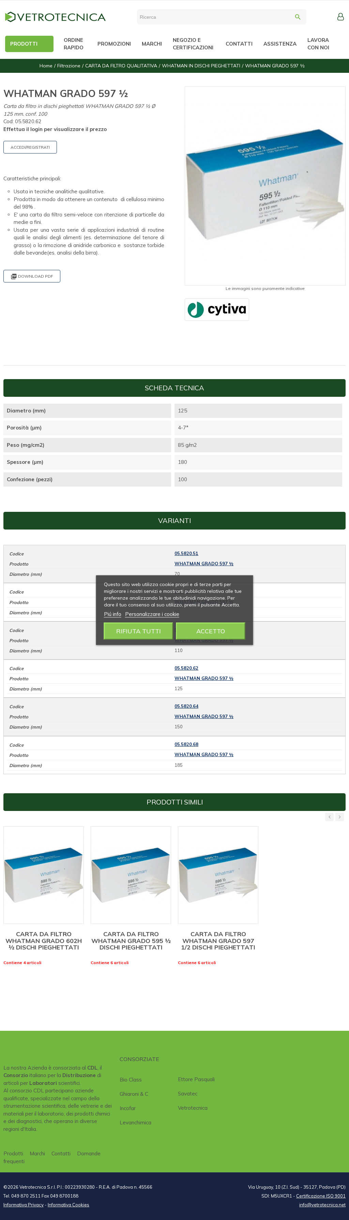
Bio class (131, 1079)
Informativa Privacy (23, 1204)
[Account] (340, 16)
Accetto (210, 631)
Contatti (61, 1153)
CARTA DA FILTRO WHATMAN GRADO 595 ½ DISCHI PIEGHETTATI (131, 940)
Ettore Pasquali (196, 1079)
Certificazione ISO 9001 (321, 1196)
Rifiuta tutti (138, 631)
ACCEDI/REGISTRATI (30, 147)
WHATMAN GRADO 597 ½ (203, 563)
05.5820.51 (186, 553)
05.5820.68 (186, 744)
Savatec (187, 1093)
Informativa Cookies (68, 1204)
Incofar (128, 1108)
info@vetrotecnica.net (322, 1204)
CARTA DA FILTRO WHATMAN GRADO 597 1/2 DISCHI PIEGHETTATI (218, 940)
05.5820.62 (186, 668)
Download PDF (32, 276)
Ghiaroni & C (134, 1094)
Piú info (112, 614)
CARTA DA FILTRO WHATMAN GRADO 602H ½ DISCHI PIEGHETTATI (43, 940)
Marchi (37, 1153)
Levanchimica (135, 1122)
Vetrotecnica (193, 1108)
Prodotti (13, 1153)
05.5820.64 (186, 706)
